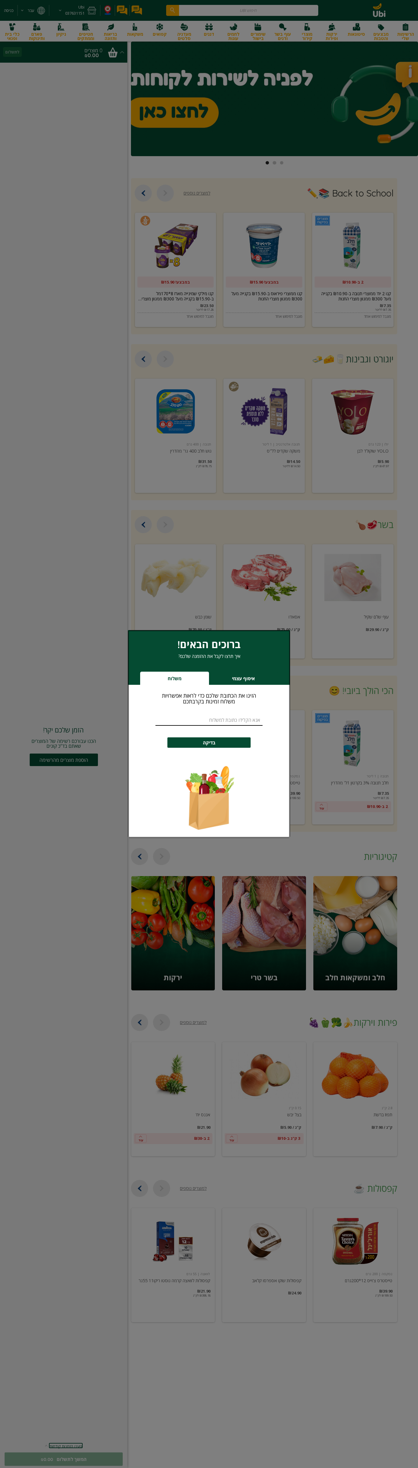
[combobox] (209, 720)
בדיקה (209, 743)
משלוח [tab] (174, 678)
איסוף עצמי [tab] (234, 680)
